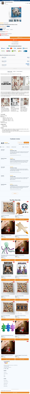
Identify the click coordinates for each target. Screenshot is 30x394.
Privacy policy (5, 380)
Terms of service (6, 381)
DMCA (4, 376)
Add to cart (15, 392)
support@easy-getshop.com (7, 367)
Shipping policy (6, 383)
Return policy (5, 384)
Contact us (5, 372)
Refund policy (5, 386)
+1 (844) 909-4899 (6, 366)
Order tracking (6, 373)
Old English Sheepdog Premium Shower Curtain (15, 163)
